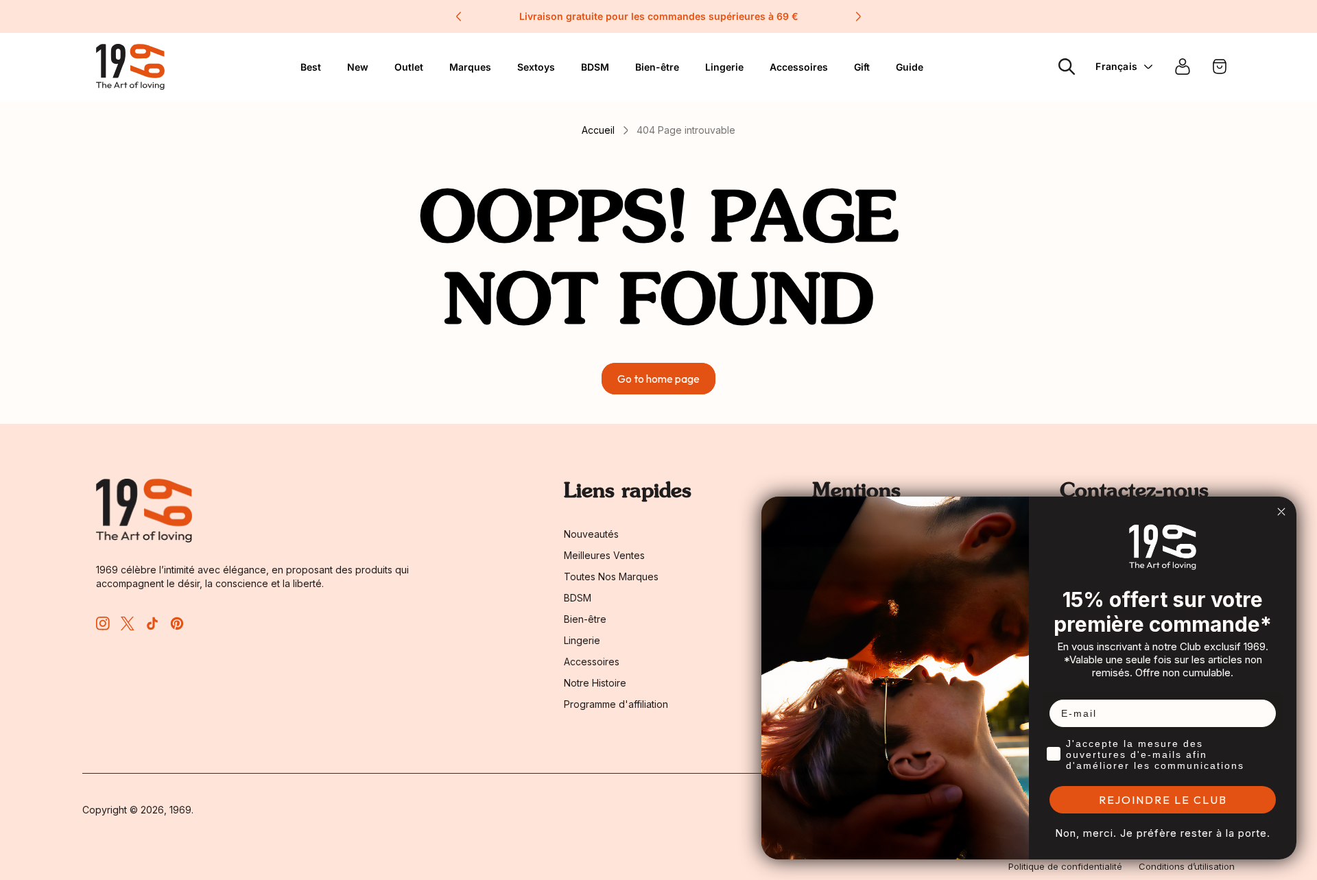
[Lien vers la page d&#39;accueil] (144, 511)
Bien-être (657, 67)
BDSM (595, 67)
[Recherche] (1066, 66)
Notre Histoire (595, 683)
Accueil (598, 130)
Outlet (408, 67)
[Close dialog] (1281, 511)
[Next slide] (858, 16)
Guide (909, 67)
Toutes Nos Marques (611, 576)
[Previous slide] (459, 16)
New (357, 67)
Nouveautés (591, 534)
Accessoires (799, 67)
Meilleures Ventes (604, 555)
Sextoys (536, 67)
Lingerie (724, 67)
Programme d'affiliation (616, 704)
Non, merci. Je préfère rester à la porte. (1162, 833)
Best (310, 67)
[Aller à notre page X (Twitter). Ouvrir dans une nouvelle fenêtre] (127, 623)
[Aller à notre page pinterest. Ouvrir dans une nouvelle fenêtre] (177, 623)
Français (1116, 66)
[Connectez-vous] (1182, 66)
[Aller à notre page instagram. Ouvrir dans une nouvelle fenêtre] (103, 623)
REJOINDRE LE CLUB (1163, 800)
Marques (470, 67)
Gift (862, 67)
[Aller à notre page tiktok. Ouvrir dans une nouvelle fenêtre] (152, 623)
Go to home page (658, 378)
